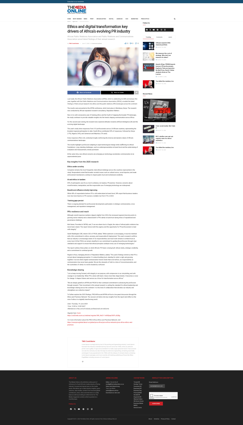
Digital (111, 19)
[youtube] (153, 29)
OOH (126, 19)
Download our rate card (113, 392)
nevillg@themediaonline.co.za (115, 384)
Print (92, 19)
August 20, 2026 (161, 149)
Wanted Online (138, 399)
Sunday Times (138, 384)
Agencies (119, 19)
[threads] (165, 29)
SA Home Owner (139, 401)
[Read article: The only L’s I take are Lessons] (159, 110)
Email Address (153, 382)
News (85, 19)
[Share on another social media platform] (136, 92)
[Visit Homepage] (76, 10)
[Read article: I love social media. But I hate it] (148, 129)
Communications (84, 21)
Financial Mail (138, 392)
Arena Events (138, 407)
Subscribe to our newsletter (75, 1)
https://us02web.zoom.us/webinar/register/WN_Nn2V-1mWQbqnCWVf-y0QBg (93, 315)
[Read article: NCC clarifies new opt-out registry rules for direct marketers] (148, 140)
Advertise (156, 419)
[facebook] (147, 29)
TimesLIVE (137, 382)
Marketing (134, 19)
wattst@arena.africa (112, 390)
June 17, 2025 (86, 43)
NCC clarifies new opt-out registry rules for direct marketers (164, 138)
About (150, 419)
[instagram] (161, 29)
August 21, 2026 (150, 120)
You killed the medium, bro (165, 81)
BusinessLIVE (138, 388)
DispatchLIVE (137, 397)
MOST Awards (77, 19)
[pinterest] (157, 29)
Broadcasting (101, 19)
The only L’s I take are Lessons (155, 117)
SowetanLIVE (138, 386)
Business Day (138, 390)
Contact (173, 419)
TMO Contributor (74, 43)
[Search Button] (175, 18)
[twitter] (150, 29)
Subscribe (156, 403)
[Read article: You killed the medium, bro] (148, 150)
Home (69, 19)
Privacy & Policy (165, 419)
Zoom (79, 313)
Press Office (145, 19)
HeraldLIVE (137, 395)
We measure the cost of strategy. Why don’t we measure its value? (164, 55)
